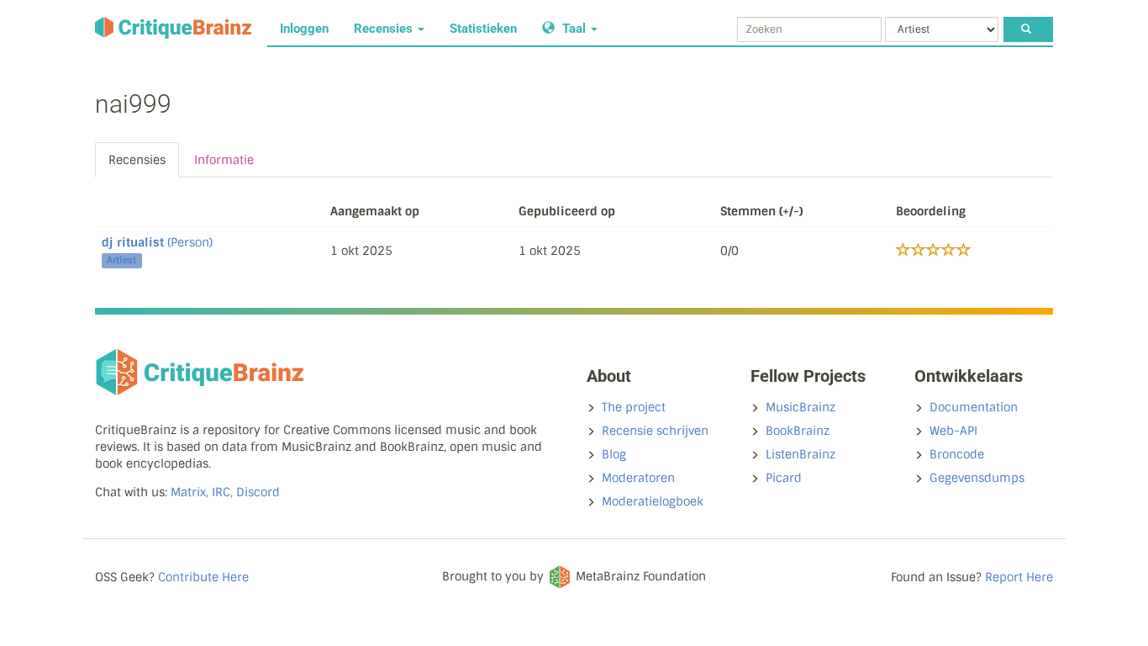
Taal (574, 28)
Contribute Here (203, 577)
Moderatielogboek (652, 501)
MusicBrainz (800, 407)
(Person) (157, 242)
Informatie (224, 159)
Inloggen (304, 28)
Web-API (953, 430)
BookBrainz (797, 430)
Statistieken (483, 28)
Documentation (973, 407)
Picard (784, 477)
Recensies (385, 28)
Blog (614, 454)
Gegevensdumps (976, 477)
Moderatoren (638, 477)
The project (634, 407)
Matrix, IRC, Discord (225, 492)
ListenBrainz (800, 454)
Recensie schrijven (655, 430)
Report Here (1019, 577)
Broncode (956, 454)
